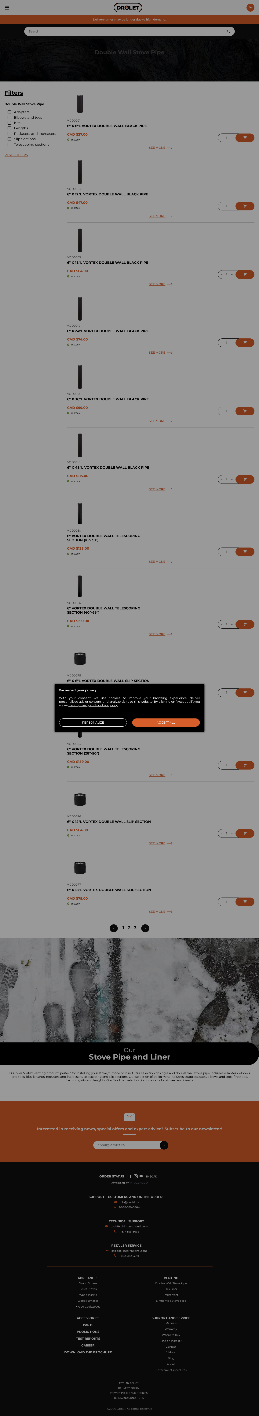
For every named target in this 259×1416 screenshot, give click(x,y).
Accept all (166, 722)
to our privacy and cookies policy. (93, 705)
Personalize (93, 722)
